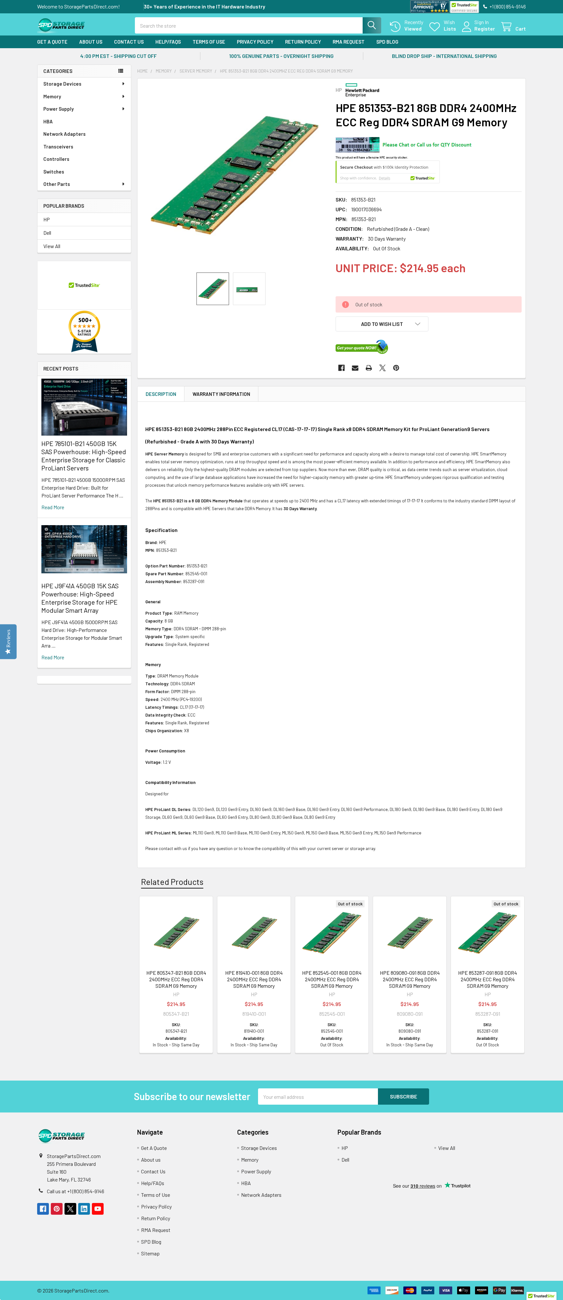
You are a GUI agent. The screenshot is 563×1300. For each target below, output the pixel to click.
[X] (382, 368)
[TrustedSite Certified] (464, 7)
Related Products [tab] (172, 882)
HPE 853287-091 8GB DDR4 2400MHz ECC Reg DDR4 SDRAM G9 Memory (487, 979)
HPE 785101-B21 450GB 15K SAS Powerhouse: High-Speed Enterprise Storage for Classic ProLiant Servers (83, 456)
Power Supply (58, 109)
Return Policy (303, 42)
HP (46, 219)
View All (51, 246)
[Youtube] (98, 1209)
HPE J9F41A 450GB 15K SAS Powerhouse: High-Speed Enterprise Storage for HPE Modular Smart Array (80, 598)
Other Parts (56, 184)
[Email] (355, 368)
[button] (382, 323)
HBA (48, 121)
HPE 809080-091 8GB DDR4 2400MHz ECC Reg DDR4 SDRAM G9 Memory (410, 979)
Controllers (56, 159)
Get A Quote (52, 42)
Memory (52, 96)
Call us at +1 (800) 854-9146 (75, 1191)
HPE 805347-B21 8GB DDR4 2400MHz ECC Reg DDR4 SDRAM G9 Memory (176, 979)
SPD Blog (387, 42)
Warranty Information (221, 394)
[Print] (369, 368)
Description (161, 394)
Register (484, 28)
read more (52, 507)
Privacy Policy (255, 42)
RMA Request (349, 42)
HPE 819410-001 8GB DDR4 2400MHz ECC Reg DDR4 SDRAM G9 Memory (254, 979)
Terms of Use (209, 42)
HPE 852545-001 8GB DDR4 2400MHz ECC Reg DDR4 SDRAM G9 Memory (332, 979)
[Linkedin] (84, 1209)
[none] (234, 175)
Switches (53, 172)
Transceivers (58, 146)
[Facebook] (341, 368)
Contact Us (129, 42)
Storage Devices (62, 84)
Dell (47, 233)
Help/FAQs (168, 42)
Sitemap (150, 1253)
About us (90, 42)
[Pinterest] (396, 368)
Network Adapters (64, 134)
